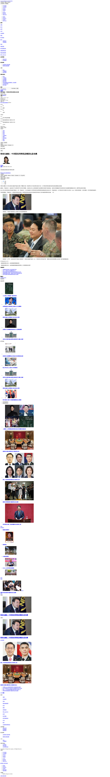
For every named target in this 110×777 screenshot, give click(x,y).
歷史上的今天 (3, 54)
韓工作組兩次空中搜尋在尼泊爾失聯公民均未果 (12, 688)
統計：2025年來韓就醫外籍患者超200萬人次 (12, 689)
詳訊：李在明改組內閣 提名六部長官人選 (8, 662)
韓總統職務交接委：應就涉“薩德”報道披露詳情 (12, 273)
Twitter (4, 19)
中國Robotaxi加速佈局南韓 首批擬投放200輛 (12, 687)
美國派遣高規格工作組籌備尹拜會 (9, 269)
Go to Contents (3, 0)
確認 (1, 150)
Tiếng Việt (5, 761)
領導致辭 (4, 80)
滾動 (1, 24)
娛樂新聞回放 (3, 50)
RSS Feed (4, 20)
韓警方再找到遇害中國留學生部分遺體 (8, 592)
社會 (1, 31)
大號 (5, 183)
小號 (5, 181)
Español (4, 759)
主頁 (1, 692)
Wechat (4, 17)
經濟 (1, 29)
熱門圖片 (2, 527)
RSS (3, 69)
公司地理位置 (5, 83)
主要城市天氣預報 (6, 64)
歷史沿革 (4, 81)
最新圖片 (4, 40)
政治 (4, 131)
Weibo (4, 16)
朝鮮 (1, 35)
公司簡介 (4, 77)
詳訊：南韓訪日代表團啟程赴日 (9, 270)
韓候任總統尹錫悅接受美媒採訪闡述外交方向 (12, 271)
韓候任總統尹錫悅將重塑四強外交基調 (10, 274)
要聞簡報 (4, 730)
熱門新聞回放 (3, 48)
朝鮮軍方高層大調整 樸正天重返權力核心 (8, 684)
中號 (5, 182)
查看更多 (4, 95)
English (4, 755)
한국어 (4, 754)
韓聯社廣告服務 (6, 65)
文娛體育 (2, 33)
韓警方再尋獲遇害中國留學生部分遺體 (10, 690)
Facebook (4, 18)
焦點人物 (4, 59)
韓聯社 (1, 90)
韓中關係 (2, 37)
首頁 (4, 76)
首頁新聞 (2, 640)
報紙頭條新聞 (3, 52)
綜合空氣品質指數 (4, 102)
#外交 (5, 89)
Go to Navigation (9, 0)
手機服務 (4, 71)
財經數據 (4, 60)
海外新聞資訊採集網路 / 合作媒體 (9, 82)
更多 (1, 526)
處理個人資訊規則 (4, 763)
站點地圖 (4, 72)
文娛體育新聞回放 (6, 724)
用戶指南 (4, 84)
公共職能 (4, 78)
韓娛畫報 (4, 42)
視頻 (1, 44)
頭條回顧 (2, 46)
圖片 (1, 39)
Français (4, 760)
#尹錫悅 (2, 89)
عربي (4, 758)
